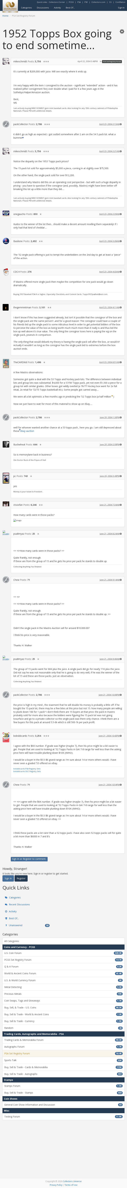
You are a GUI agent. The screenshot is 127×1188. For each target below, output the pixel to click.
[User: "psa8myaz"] (6, 532)
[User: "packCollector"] (6, 124)
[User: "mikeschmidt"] (6, 61)
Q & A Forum (63, 966)
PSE (86, 2)
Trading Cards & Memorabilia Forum (63, 1039)
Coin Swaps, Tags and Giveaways (63, 1000)
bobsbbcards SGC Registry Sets (27, 771)
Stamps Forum (63, 1085)
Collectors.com (98, 2)
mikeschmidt (20, 61)
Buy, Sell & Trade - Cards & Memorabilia (63, 1067)
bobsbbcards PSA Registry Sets (26, 768)
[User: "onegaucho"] (6, 213)
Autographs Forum (63, 1046)
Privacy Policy (56, 1185)
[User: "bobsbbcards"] (6, 737)
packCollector (20, 124)
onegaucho (19, 214)
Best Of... (70, 7)
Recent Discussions (19, 904)
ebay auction (27, 431)
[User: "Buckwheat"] (6, 444)
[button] (122, 31)
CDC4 (16, 271)
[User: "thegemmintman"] (6, 307)
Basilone (18, 241)
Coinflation (120, 2)
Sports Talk (63, 1060)
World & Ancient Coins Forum (63, 973)
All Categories (11, 941)
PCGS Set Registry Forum (63, 959)
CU (110, 2)
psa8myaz (18, 533)
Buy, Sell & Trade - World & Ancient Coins (63, 1014)
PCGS (71, 2)
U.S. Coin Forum (63, 953)
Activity (57, 7)
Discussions (43, 7)
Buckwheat (19, 444)
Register (27, 858)
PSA (79, 2)
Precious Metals (63, 993)
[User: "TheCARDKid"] (6, 363)
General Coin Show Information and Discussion (63, 1104)
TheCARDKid (20, 362)
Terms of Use (70, 1185)
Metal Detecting (63, 987)
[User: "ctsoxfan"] (6, 503)
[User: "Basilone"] (6, 241)
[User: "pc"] (6, 478)
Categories (26, 7)
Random (63, 1027)
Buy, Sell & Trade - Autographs (63, 1073)
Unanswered (28, 925)
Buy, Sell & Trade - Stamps (63, 1092)
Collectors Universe (72, 1181)
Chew (16, 579)
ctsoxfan (18, 504)
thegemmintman (22, 307)
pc (14, 476)
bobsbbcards (20, 735)
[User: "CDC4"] (6, 272)
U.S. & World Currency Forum (63, 980)
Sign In (121, 7)
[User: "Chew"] (6, 579)
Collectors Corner (57, 2)
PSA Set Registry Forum (112, 61)
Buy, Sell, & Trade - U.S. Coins (63, 1007)
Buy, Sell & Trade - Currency (63, 1021)
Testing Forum (63, 1116)
